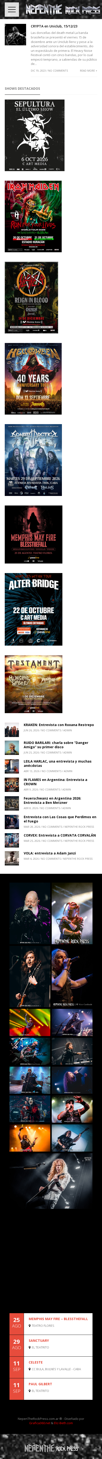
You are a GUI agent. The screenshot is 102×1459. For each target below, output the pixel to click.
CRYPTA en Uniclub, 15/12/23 (54, 26)
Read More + (88, 70)
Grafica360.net (39, 1423)
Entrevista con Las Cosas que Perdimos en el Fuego (60, 819)
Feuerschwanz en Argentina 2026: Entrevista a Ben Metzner (52, 800)
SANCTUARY (39, 1340)
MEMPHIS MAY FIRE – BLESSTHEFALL (58, 1319)
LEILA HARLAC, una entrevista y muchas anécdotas (58, 763)
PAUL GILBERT (40, 1384)
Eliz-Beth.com (63, 1423)
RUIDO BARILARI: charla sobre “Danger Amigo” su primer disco (56, 744)
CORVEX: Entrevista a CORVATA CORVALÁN (60, 835)
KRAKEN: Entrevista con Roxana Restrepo (59, 724)
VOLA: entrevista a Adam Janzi (50, 853)
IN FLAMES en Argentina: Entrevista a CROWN (55, 781)
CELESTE (36, 1362)
